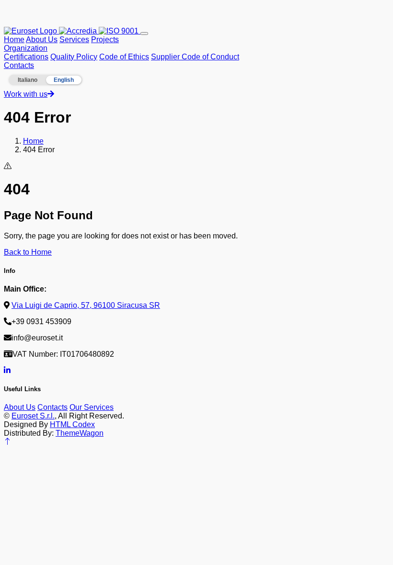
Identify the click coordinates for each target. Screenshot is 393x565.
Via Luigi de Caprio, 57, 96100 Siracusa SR (86, 305)
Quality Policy (73, 57)
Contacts (19, 65)
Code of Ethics (124, 57)
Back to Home (28, 252)
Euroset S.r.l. (33, 416)
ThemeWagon (80, 433)
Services (74, 39)
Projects (105, 39)
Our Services (91, 407)
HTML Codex (72, 424)
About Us (42, 39)
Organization (25, 48)
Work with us (25, 94)
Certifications (26, 57)
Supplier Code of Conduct (195, 57)
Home (14, 39)
